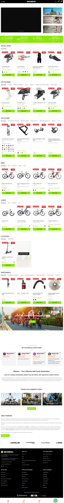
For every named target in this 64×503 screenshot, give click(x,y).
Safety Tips (11, 403)
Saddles (23, 483)
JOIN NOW (32, 321)
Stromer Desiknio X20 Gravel (38, 220)
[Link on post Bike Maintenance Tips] (52, 399)
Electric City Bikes (23, 222)
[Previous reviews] (1, 359)
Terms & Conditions (25, 464)
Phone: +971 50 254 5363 (7, 461)
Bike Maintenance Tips (52, 403)
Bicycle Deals (3, 483)
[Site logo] (31, 1)
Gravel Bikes (35, 185)
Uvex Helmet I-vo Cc (21, 102)
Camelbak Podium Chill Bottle (8, 138)
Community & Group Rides (6, 478)
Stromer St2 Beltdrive (21, 220)
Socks (3, 104)
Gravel (3, 222)
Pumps (3, 296)
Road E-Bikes (37, 222)
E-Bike (18, 222)
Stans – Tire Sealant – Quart (23, 293)
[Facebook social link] (1, 466)
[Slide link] (21, 20)
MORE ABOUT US (5, 435)
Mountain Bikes (20, 186)
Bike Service (3, 474)
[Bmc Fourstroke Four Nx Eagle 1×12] (23, 175)
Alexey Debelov (26, 353)
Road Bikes (4, 185)
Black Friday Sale (4, 485)
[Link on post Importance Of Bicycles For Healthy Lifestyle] (31, 399)
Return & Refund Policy (47, 454)
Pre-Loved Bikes (4, 480)
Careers (23, 462)
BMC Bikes (45, 476)
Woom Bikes (45, 480)
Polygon (27, 426)
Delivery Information (47, 460)
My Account (45, 462)
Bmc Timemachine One (53, 183)
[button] (1, 20)
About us (23, 454)
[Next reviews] (61, 359)
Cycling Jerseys (35, 69)
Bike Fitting (3, 476)
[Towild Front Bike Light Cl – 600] (39, 94)
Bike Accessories (25, 478)
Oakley (44, 485)
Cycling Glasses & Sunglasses (22, 68)
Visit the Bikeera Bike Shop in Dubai (28, 460)
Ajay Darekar (10, 353)
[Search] (55, 1)
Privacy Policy (45, 456)
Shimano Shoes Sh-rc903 (53, 66)
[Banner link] (52, 11)
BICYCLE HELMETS (5, 68)
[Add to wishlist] (13, 58)
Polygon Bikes (45, 472)
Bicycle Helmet (25, 480)
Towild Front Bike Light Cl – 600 (39, 102)
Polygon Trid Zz (5, 220)
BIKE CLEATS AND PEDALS (37, 141)
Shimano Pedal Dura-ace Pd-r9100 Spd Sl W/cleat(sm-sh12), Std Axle (54, 140)
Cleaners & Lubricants (21, 294)
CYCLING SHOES (51, 68)
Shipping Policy (46, 458)
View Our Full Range (24, 253)
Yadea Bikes (45, 483)
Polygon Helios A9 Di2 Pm (7, 183)
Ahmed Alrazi (40, 353)
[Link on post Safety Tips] (10, 399)
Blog (23, 456)
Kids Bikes (24, 476)
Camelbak (45, 487)
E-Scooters (4, 259)
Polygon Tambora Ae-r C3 (53, 220)
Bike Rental (3, 472)
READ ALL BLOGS (31, 408)
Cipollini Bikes (45, 478)
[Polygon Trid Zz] (8, 212)
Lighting (34, 104)
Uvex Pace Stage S (21, 66)
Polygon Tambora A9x (37, 183)
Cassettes (50, 296)
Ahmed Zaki (55, 353)
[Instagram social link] (3, 466)
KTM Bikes (45, 474)
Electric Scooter (25, 487)
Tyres (34, 296)
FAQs (23, 458)
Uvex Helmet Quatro (6, 66)
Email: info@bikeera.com (6, 464)
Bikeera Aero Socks (6, 102)
